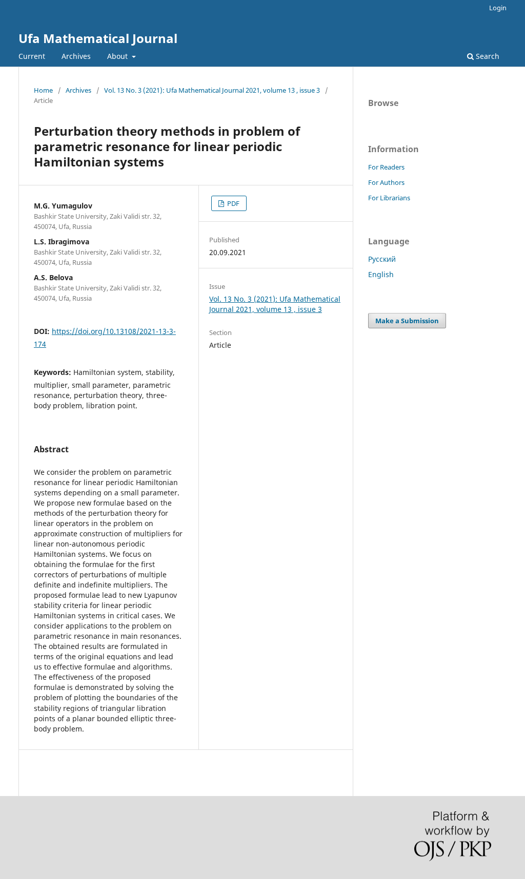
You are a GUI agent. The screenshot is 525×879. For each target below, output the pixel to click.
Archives (76, 56)
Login (498, 7)
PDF (232, 203)
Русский (382, 259)
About (118, 56)
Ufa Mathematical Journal (97, 38)
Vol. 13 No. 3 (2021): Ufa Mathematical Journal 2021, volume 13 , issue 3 (212, 90)
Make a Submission (407, 320)
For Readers (386, 167)
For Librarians (389, 197)
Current (31, 56)
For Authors (386, 182)
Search (486, 56)
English (381, 274)
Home (43, 90)
